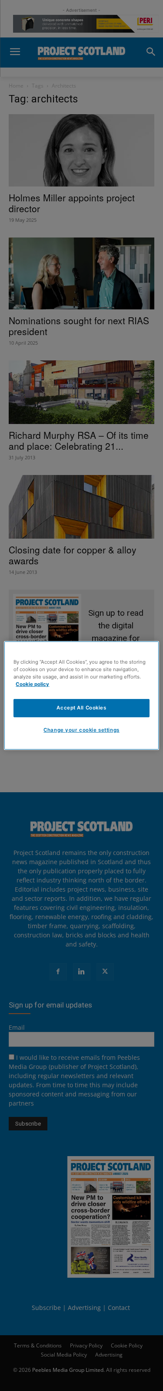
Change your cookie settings (81, 730)
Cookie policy (32, 684)
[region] (81, 695)
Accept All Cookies (81, 708)
